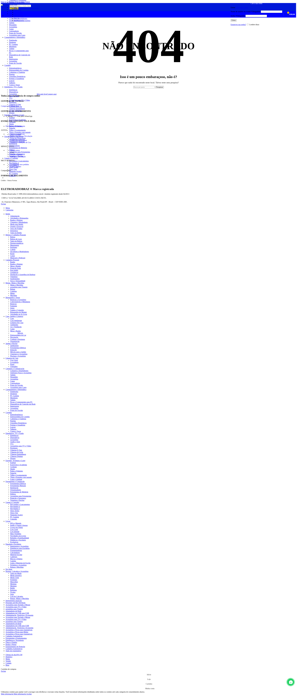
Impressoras (13, 59)
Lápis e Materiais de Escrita (20, 563)
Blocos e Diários (16, 559)
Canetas (13, 561)
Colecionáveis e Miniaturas (20, 302)
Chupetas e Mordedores (19, 222)
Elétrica (12, 150)
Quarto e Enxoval (16, 226)
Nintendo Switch (15, 171)
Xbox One (13, 169)
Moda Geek (14, 578)
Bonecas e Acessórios (18, 300)
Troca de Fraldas (16, 229)
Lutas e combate (15, 134)
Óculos (12, 592)
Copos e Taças (14, 85)
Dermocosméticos (16, 243)
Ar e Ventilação (16, 327)
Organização (14, 341)
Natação (12, 128)
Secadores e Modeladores (19, 252)
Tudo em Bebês (16, 233)
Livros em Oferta (16, 527)
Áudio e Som (14, 96)
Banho (12, 262)
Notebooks (13, 40)
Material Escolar (16, 555)
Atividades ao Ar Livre (18, 314)
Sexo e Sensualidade (17, 281)
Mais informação (13, 694)
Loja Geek (14, 530)
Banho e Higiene (16, 220)
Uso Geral (14, 360)
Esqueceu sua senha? (238, 25)
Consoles (12, 176)
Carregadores (14, 31)
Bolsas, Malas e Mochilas (19, 599)
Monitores (12, 46)
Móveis (20, 333)
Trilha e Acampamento (17, 130)
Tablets (11, 49)
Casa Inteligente (16, 321)
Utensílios (14, 367)
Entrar (234, 20)
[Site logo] (4, 9)
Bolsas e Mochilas (17, 567)
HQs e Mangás (15, 523)
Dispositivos (13, 92)
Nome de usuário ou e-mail (245, 12)
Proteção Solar (15, 268)
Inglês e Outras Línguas (19, 525)
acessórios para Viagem (18, 287)
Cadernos (13, 557)
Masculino (14, 582)
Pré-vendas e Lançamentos (19, 161)
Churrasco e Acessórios (18, 354)
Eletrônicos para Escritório (20, 548)
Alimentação (14, 216)
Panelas (12, 74)
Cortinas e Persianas (17, 339)
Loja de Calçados (16, 596)
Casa (12, 318)
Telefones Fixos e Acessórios (20, 373)
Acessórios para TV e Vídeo (19, 100)
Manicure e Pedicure (17, 258)
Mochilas (13, 295)
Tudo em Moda (15, 573)
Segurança (14, 231)
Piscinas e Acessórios (17, 2)
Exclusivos (14, 542)
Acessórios (13, 27)
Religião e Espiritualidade (19, 538)
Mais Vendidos (15, 534)
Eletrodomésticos (15, 68)
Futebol (12, 118)
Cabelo (12, 249)
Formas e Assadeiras (16, 79)
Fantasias (13, 306)
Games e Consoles (17, 310)
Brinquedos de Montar (18, 312)
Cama (12, 329)
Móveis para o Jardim (18, 352)
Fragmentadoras (16, 550)
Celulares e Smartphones (19, 371)
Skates (11, 124)
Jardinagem (14, 346)
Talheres (12, 83)
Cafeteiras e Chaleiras (17, 72)
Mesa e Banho (15, 266)
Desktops (12, 42)
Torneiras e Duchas (16, 156)
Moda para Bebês (16, 224)
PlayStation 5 (14, 165)
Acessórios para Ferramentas (19, 152)
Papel (12, 364)
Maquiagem (14, 245)
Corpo (12, 256)
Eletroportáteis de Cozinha (18, 70)
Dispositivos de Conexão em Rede (23, 404)
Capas (11, 29)
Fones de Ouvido (15, 33)
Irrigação (13, 350)
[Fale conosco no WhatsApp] (290, 682)
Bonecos (13, 304)
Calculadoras (15, 553)
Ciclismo (12, 122)
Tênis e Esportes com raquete (20, 132)
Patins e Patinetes (15, 126)
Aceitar (29, 694)
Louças (11, 81)
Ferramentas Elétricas (17, 139)
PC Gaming (13, 44)
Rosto (12, 254)
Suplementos (15, 279)
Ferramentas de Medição (18, 148)
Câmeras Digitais (15, 111)
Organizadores (14, 146)
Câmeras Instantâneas (17, 109)
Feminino (13, 580)
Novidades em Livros (18, 536)
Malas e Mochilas (16, 285)
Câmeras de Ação (15, 107)
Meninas (13, 584)
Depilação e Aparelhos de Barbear (22, 275)
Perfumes (13, 247)
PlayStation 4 (14, 163)
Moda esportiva (16, 576)
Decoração (14, 337)
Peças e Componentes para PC (21, 402)
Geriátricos (14, 272)
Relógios (13, 590)
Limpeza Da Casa (16, 323)
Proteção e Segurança (17, 154)
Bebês (12, 588)
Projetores (12, 102)
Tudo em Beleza (16, 241)
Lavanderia (14, 362)
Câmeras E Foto (15, 104)
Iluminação (13, 144)
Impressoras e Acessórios (19, 546)
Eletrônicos (13, 90)
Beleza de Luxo (16, 239)
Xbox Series (13, 167)
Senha (238, 16)
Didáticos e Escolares (18, 540)
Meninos (13, 586)
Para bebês (14, 270)
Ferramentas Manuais (17, 141)
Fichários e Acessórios (18, 565)
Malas (12, 293)
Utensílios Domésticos (17, 76)
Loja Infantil (14, 532)
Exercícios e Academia (17, 120)
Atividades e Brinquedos (19, 218)
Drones (11, 113)
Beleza (12, 237)
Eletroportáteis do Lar (18, 335)
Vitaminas (14, 277)
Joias (12, 594)
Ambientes (14, 325)
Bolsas (12, 289)
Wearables (13, 25)
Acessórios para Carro (17, 35)
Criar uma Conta (242, 7)
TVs (10, 98)
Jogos (12, 308)
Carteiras (13, 291)
